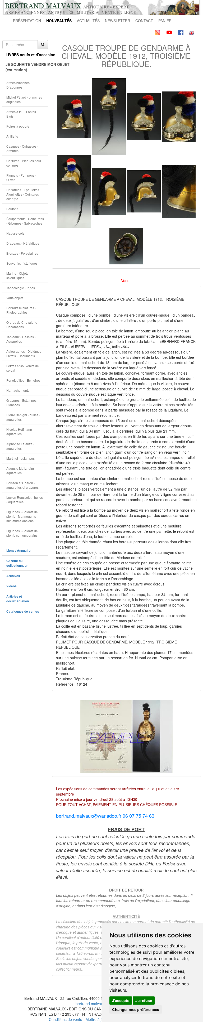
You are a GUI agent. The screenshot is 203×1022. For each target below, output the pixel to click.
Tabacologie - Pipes (20, 287)
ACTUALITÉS (88, 20)
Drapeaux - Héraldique (22, 243)
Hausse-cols (15, 233)
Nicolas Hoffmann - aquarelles (20, 431)
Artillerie (12, 136)
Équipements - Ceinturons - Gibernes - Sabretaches (25, 220)
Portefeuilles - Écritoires (23, 380)
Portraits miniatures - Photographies (21, 310)
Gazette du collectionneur (17, 563)
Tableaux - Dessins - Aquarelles (21, 339)
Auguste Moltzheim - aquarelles (21, 470)
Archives (13, 576)
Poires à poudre (17, 126)
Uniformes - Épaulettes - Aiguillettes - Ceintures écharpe (23, 194)
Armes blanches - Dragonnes (18, 84)
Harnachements (17, 390)
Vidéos (11, 586)
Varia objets (14, 298)
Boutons (12, 208)
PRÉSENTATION (27, 20)
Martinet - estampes (20, 458)
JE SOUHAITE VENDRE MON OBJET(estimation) (27, 67)
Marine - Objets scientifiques (17, 275)
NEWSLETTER (117, 20)
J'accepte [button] (120, 1000)
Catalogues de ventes (22, 611)
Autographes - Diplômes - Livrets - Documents (24, 353)
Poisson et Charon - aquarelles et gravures (22, 485)
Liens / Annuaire (18, 550)
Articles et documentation (17, 598)
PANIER (165, 20)
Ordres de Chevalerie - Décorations (22, 324)
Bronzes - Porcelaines (22, 253)
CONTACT (144, 20)
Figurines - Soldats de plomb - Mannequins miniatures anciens (22, 516)
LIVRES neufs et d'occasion (27, 54)
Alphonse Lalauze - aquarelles (20, 446)
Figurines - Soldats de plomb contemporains (22, 533)
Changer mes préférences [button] (135, 1009)
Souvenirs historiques (22, 263)
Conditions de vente (65, 1019)
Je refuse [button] (143, 1000)
